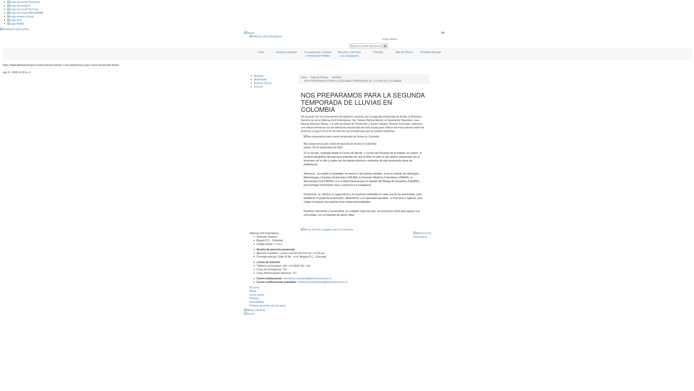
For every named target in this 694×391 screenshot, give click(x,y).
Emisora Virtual (262, 83)
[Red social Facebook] (350, 2)
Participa (378, 52)
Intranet (258, 86)
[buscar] (385, 45)
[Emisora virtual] (350, 16)
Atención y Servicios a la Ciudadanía (349, 53)
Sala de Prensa (404, 52)
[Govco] (261, 32)
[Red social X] (350, 5)
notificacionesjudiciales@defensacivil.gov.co (323, 282)
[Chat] (350, 20)
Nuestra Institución (286, 52)
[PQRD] (350, 23)
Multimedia (260, 79)
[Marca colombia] (347, 310)
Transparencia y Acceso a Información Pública (317, 53)
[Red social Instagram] (350, 12)
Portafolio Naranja (430, 52)
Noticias (258, 75)
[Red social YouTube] (350, 9)
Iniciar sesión (389, 39)
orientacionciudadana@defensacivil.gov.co (307, 278)
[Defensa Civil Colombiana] (296, 36)
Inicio (261, 52)
